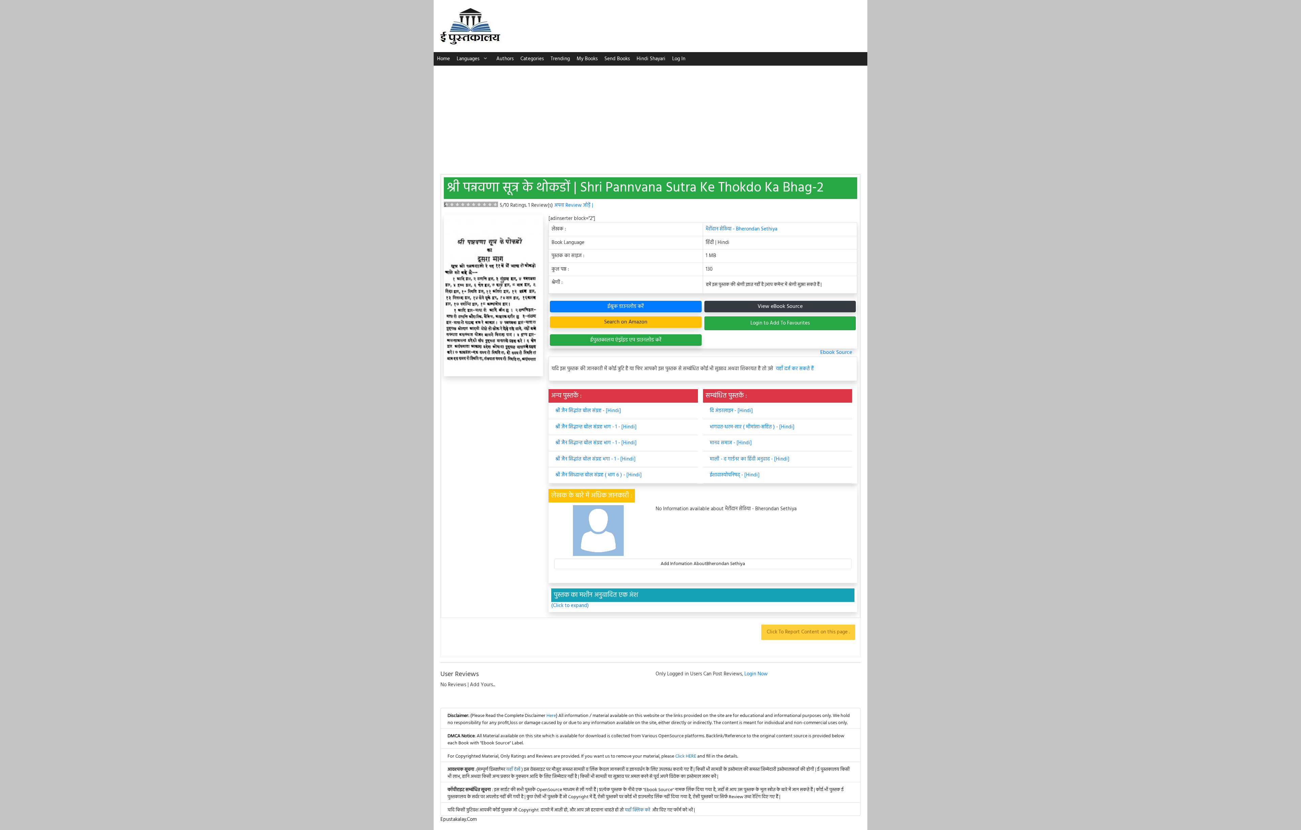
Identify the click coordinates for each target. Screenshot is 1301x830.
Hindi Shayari (651, 59)
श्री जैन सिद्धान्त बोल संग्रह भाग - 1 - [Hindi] (596, 427)
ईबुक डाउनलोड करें (625, 306)
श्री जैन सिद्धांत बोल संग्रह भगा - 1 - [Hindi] (595, 459)
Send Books (617, 59)
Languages (468, 59)
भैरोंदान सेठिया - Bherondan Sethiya (741, 229)
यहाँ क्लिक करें (637, 810)
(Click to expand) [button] (570, 606)
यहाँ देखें (513, 769)
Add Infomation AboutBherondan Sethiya (703, 564)
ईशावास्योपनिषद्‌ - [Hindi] (735, 475)
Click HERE (685, 756)
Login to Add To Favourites (780, 323)
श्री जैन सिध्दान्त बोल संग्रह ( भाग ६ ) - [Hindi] (598, 475)
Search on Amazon (625, 322)
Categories (532, 59)
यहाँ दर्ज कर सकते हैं (795, 369)
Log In (678, 59)
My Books (587, 59)
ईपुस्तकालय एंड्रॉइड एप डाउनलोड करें (625, 340)
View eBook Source (780, 306)
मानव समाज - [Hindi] (731, 443)
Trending (560, 59)
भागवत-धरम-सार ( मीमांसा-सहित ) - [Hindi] (752, 427)
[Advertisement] (650, 116)
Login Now (756, 674)
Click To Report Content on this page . (808, 632)
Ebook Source (836, 352)
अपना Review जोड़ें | (573, 205)
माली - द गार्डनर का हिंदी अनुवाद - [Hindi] (749, 459)
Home (443, 59)
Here (551, 716)
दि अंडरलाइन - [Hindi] (731, 411)
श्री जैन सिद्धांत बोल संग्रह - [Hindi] (588, 411)
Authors (505, 59)
